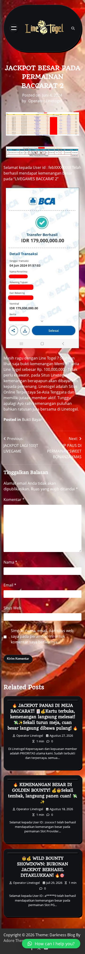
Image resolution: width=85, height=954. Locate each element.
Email (10, 585)
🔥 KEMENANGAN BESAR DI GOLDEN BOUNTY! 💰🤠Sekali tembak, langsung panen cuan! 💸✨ (42, 793)
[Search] (72, 28)
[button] (51, 943)
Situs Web (12, 608)
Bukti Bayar (32, 419)
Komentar (14, 499)
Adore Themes (17, 940)
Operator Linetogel (45, 100)
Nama (10, 562)
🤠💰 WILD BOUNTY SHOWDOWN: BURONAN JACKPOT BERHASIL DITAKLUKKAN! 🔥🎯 (42, 867)
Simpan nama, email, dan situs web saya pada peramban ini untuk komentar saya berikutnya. (42, 636)
